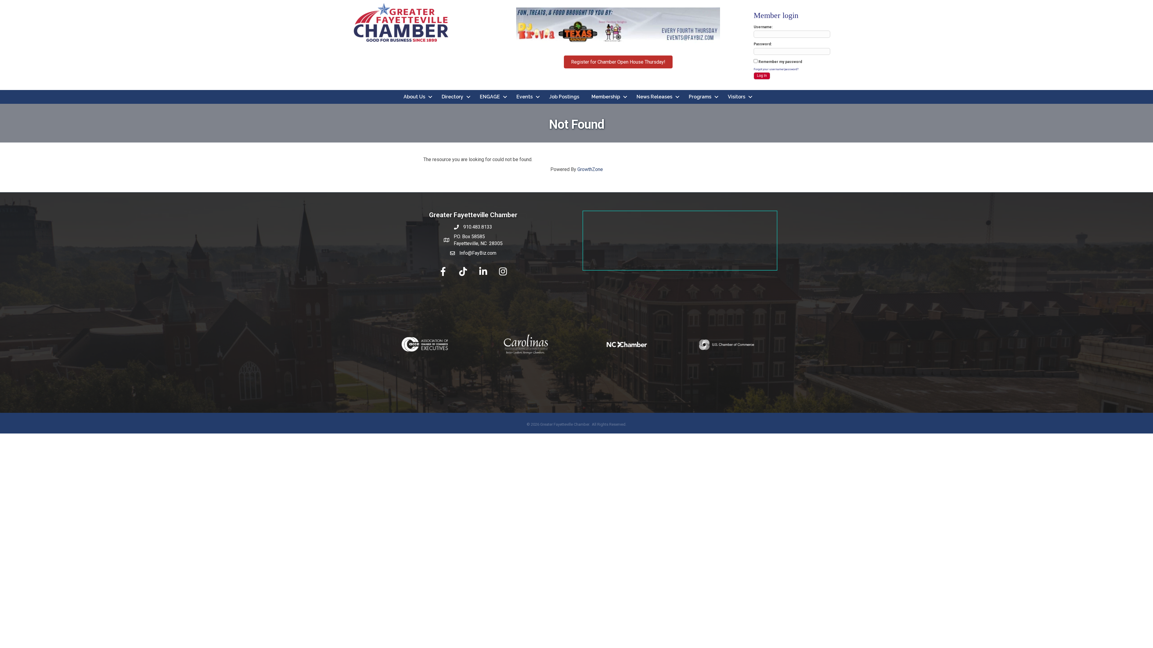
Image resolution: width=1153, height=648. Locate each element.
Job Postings (564, 97)
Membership (606, 97)
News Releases (654, 97)
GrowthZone (590, 169)
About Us (414, 97)
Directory (452, 97)
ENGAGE (490, 97)
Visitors (736, 97)
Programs (700, 97)
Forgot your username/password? (776, 69)
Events (524, 97)
